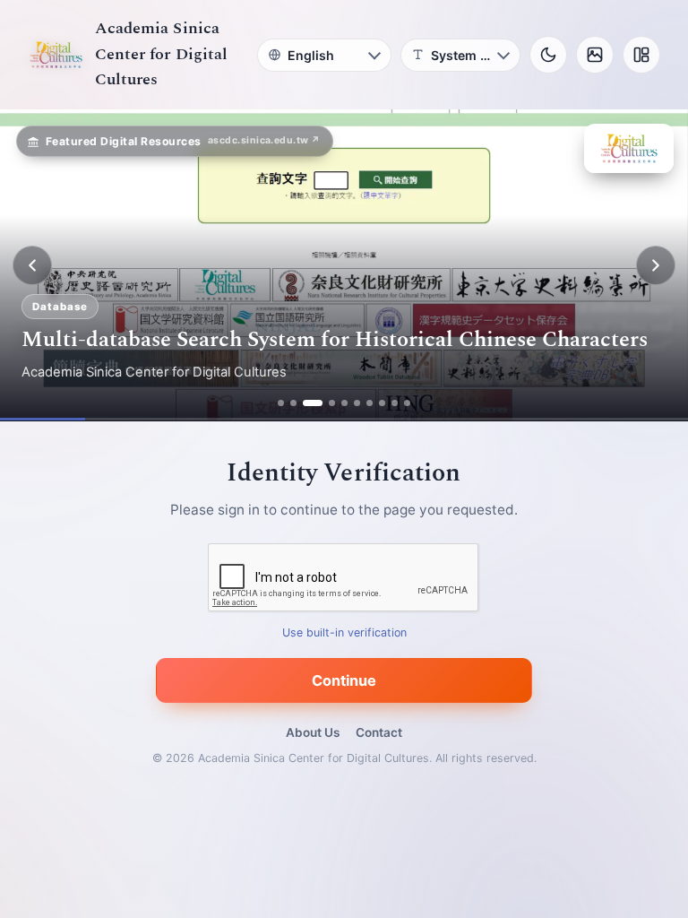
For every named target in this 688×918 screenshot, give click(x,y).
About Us (313, 732)
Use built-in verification (344, 633)
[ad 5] (344, 403)
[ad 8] (382, 403)
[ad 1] (281, 403)
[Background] (595, 55)
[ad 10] (407, 403)
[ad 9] (394, 403)
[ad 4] (332, 403)
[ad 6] (357, 403)
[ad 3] (312, 403)
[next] (655, 265)
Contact (379, 732)
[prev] (32, 265)
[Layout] (641, 55)
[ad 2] (293, 403)
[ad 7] (369, 403)
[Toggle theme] (548, 55)
